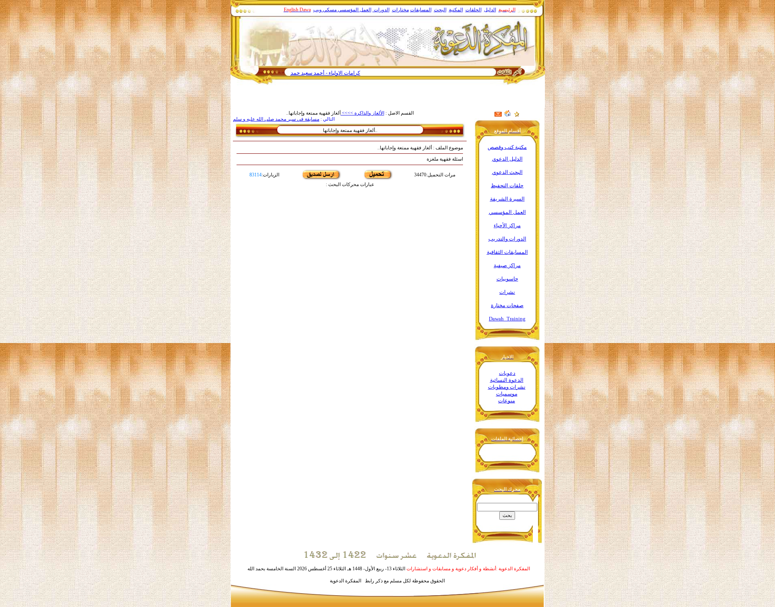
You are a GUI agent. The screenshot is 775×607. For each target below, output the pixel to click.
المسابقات (420, 10)
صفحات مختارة (507, 305)
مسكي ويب (325, 10)
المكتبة (456, 10)
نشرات (507, 292)
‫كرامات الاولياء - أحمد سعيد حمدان (340, 73)
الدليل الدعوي (507, 159)
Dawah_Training (507, 319)
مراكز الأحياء (507, 225)
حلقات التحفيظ (507, 185)
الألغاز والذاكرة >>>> (362, 113)
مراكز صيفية (507, 265)
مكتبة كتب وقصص (507, 147)
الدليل (490, 10)
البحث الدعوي (507, 172)
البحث (440, 10)
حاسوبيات (507, 279)
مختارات (400, 10)
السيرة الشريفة (507, 199)
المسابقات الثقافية (507, 252)
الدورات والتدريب (507, 239)
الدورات (381, 10)
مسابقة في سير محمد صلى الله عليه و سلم (276, 119)
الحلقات (473, 10)
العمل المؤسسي (354, 10)
